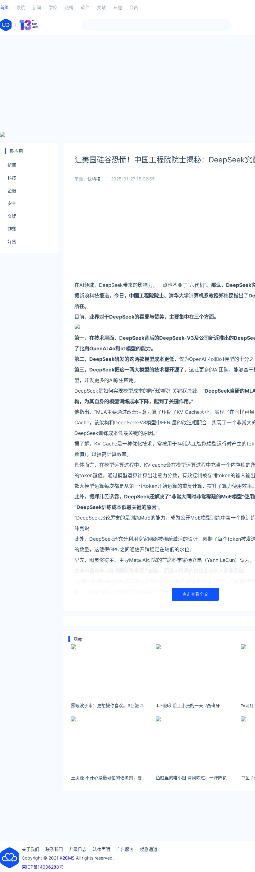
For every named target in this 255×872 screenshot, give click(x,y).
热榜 (69, 7)
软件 (85, 7)
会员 (133, 7)
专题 (117, 7)
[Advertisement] (127, 83)
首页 (4, 7)
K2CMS (67, 857)
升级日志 (77, 849)
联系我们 (54, 849)
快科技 (93, 178)
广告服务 (125, 849)
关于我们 (30, 849)
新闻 (36, 7)
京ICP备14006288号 (42, 867)
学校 (53, 7)
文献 (101, 7)
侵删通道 (148, 849)
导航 (20, 7)
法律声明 (101, 849)
